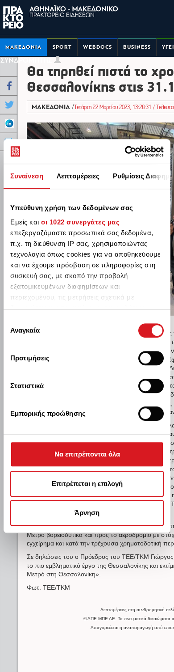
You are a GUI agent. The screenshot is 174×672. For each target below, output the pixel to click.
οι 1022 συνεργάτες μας (80, 222)
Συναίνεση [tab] (26, 176)
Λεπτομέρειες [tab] (78, 176)
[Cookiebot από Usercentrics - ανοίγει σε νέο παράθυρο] (125, 151)
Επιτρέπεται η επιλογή (87, 483)
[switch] (151, 358)
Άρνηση (87, 512)
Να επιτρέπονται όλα (87, 454)
